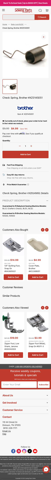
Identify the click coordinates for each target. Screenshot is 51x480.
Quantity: (6, 141)
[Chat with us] (40, 10)
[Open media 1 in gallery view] (43, 37)
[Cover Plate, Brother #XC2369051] (38, 257)
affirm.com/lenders (26, 466)
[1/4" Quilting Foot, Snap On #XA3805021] (13, 257)
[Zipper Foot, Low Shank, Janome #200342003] (13, 335)
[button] (3, 10)
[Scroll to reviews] (25, 102)
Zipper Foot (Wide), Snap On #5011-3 (37, 345)
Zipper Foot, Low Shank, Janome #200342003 (11, 346)
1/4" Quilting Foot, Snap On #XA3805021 (12, 268)
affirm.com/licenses (39, 471)
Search (43, 17)
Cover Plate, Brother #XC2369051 (34, 268)
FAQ (4, 434)
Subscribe (43, 385)
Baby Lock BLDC (17, 24)
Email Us (6, 431)
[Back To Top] (47, 476)
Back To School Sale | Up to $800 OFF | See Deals (25, 3)
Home (4, 24)
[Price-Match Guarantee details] (28, 184)
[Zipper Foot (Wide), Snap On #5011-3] (38, 335)
